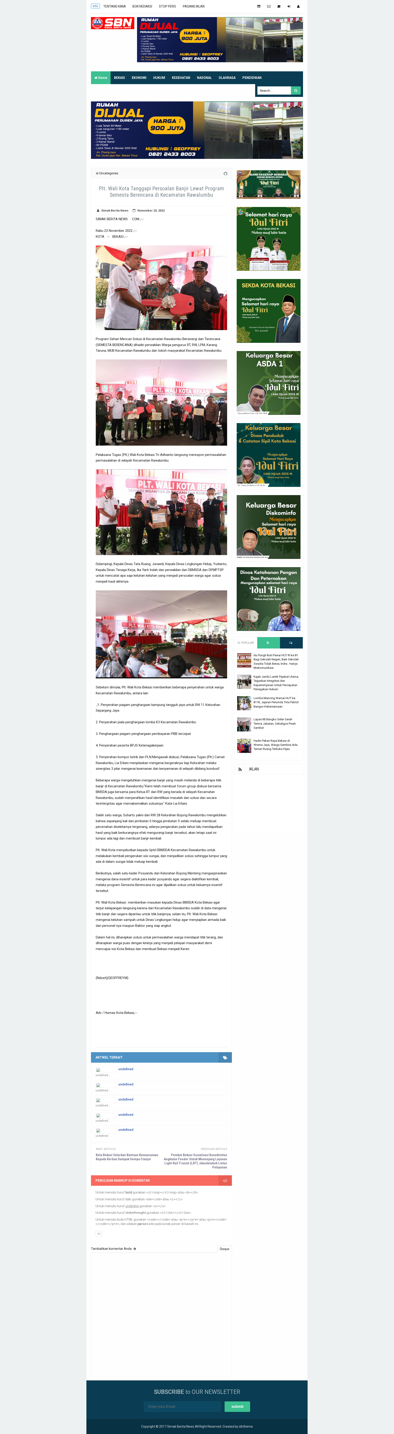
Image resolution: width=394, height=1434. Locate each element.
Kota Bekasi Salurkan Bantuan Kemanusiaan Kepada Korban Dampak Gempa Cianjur (127, 1157)
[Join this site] (289, 6)
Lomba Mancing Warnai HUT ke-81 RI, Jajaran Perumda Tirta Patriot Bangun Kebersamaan (276, 702)
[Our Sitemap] (259, 6)
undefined (125, 1069)
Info (95, 6)
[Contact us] (269, 6)
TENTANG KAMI (114, 6)
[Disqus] (161, 1314)
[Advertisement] (268, 802)
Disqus (224, 1249)
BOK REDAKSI (142, 6)
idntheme (246, 1426)
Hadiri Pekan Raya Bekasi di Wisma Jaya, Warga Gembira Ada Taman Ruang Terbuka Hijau (276, 745)
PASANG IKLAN (194, 6)
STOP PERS (167, 6)
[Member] (298, 6)
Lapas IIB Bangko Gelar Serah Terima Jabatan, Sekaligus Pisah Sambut (275, 723)
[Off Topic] (279, 6)
